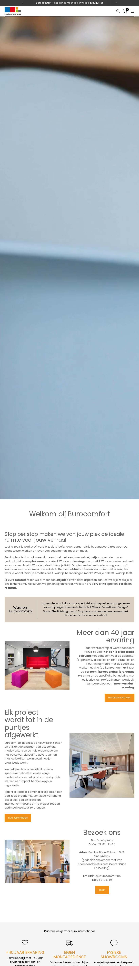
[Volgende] (116, 3)
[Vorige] (23, 3)
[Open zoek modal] (118, 11)
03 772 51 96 (104, 880)
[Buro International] (13, 11)
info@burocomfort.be (106, 876)
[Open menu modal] (132, 11)
